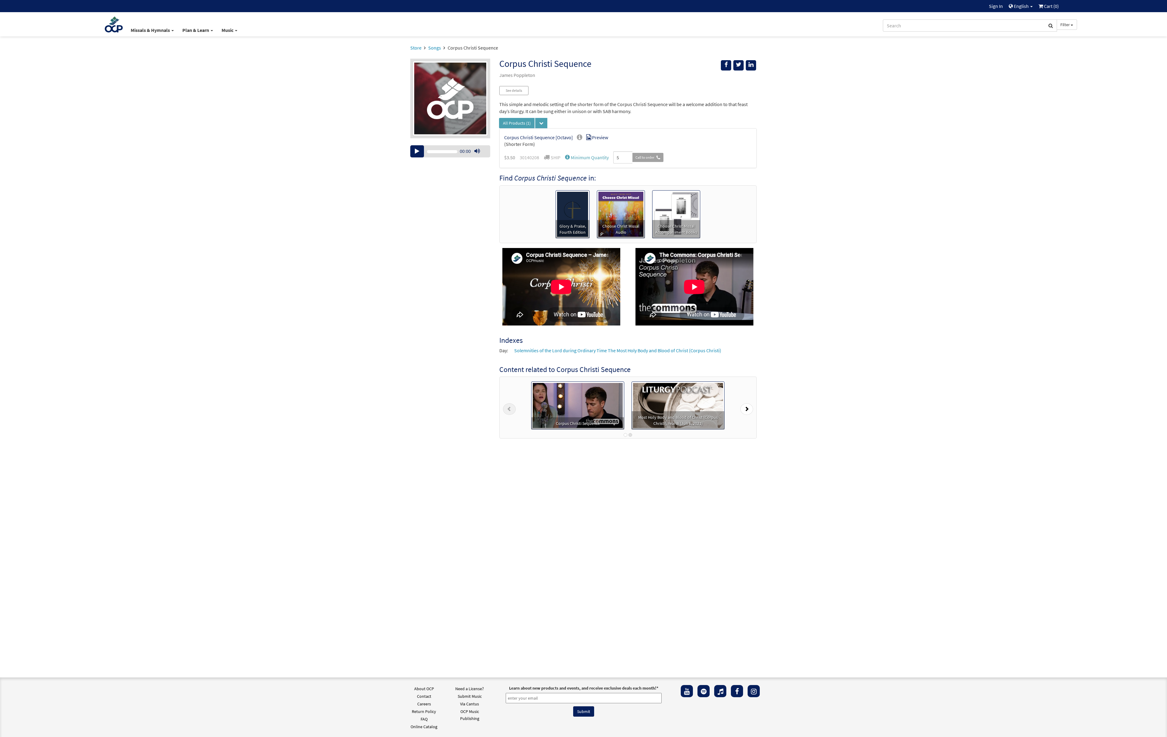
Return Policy (424, 711)
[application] (450, 151)
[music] (720, 691)
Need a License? (469, 688)
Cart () (1051, 6)
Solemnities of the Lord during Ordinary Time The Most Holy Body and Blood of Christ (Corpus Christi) (617, 350)
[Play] (417, 151)
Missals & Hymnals (151, 30)
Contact (424, 696)
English (1021, 6)
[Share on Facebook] (726, 65)
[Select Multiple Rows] (541, 123)
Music (228, 30)
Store (416, 48)
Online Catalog (424, 726)
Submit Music (470, 696)
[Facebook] (737, 691)
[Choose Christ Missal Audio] (621, 214)
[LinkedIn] (751, 65)
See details (514, 90)
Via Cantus (469, 704)
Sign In (996, 6)
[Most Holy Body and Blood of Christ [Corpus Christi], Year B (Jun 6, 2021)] (678, 405)
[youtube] (687, 691)
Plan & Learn (196, 30)
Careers (424, 704)
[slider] (480, 157)
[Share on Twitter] (738, 65)
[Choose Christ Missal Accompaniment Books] (676, 214)
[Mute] (477, 151)
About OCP (424, 688)
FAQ (424, 719)
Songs (434, 48)
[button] (587, 157)
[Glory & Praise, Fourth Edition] (573, 214)
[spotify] (703, 691)
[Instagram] (754, 691)
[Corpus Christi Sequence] (577, 405)
